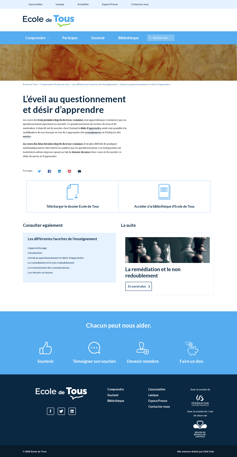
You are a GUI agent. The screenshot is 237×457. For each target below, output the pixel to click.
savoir (26, 136)
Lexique (60, 4)
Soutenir (98, 38)
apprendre (95, 128)
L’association (35, 4)
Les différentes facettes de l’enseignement (95, 84)
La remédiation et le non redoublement (51, 262)
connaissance (92, 132)
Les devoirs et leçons (40, 272)
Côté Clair (208, 451)
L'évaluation (35, 252)
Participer (70, 38)
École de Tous (30, 84)
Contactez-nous (140, 4)
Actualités (83, 4)
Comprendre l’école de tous (55, 84)
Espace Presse (110, 4)
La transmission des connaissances (48, 267)
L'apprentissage (37, 247)
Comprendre (35, 38)
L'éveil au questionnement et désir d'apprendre (56, 257)
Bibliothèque (128, 38)
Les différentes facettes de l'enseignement (62, 239)
